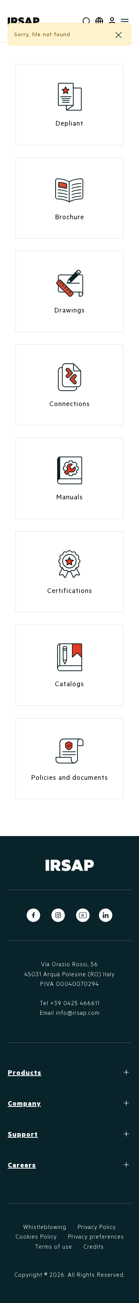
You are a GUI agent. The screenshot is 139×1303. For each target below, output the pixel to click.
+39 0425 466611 (75, 1003)
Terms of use (53, 1246)
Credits (93, 1246)
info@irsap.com (78, 1012)
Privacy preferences (96, 1236)
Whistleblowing (44, 1227)
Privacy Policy (97, 1227)
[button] (112, 21)
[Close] (118, 35)
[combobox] (86, 21)
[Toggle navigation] (125, 21)
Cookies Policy (36, 1236)
